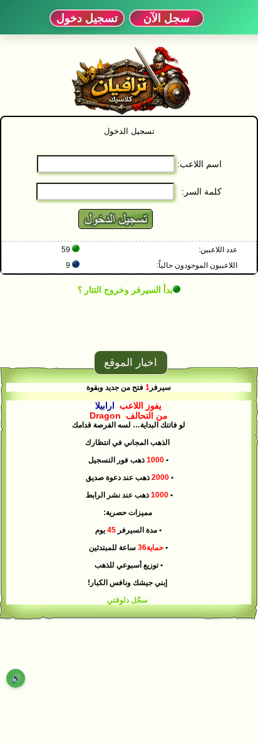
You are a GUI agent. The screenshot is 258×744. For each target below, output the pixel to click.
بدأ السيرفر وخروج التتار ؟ (125, 290)
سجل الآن (166, 18)
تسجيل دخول (87, 18)
